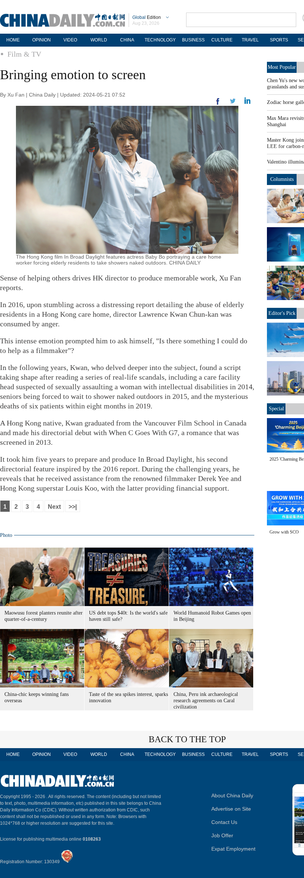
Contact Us (224, 822)
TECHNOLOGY (160, 40)
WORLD (98, 40)
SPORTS (279, 40)
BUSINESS (193, 40)
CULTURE (221, 40)
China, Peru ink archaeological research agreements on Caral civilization (206, 701)
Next (54, 507)
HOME (13, 40)
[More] (218, 104)
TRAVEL (250, 40)
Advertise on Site (231, 809)
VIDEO (70, 40)
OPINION (41, 40)
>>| (73, 507)
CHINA (127, 40)
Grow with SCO (284, 532)
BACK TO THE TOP (187, 739)
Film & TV (24, 54)
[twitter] (247, 102)
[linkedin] (233, 103)
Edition (146, 17)
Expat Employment (233, 849)
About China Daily (232, 795)
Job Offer (222, 835)
